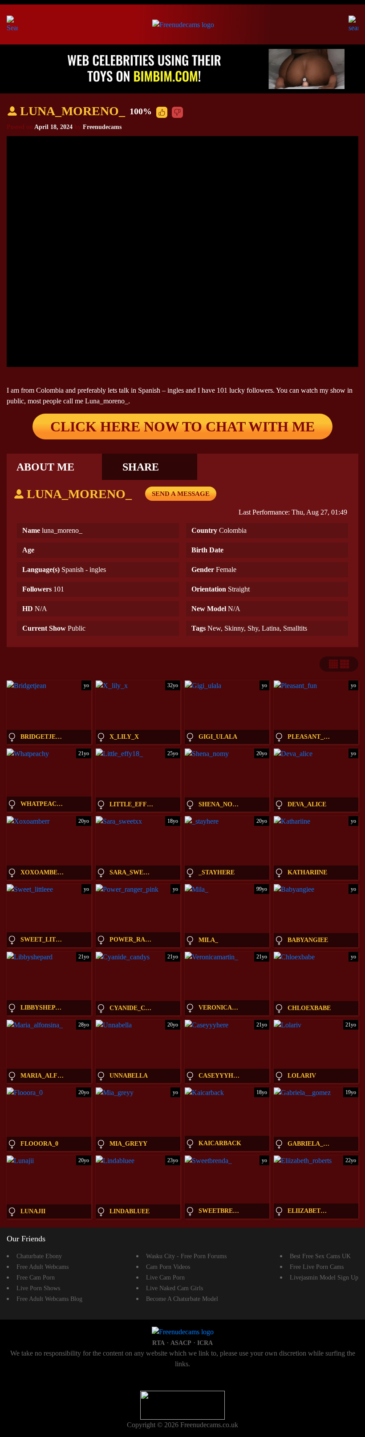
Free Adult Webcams (42, 1267)
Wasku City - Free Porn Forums (186, 1256)
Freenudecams (102, 127)
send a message (181, 493)
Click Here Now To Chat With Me (182, 427)
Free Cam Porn (35, 1277)
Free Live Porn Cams (317, 1267)
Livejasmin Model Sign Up (324, 1277)
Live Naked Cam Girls (174, 1288)
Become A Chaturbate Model (182, 1299)
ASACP (180, 1343)
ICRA (205, 1343)
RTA (158, 1343)
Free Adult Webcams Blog (49, 1299)
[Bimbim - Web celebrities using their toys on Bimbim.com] (182, 68)
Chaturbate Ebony (39, 1256)
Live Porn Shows (38, 1288)
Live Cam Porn (165, 1277)
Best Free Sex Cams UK (320, 1256)
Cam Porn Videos (168, 1267)
